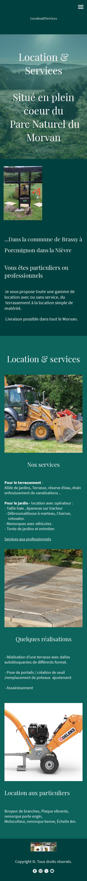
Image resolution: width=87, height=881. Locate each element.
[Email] (52, 871)
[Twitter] (46, 871)
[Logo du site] (44, 847)
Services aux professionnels (27, 539)
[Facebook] (35, 871)
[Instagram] (41, 871)
